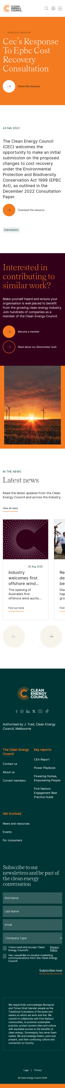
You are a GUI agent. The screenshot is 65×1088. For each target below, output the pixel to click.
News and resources (16, 823)
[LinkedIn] (28, 711)
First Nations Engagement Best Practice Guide (45, 793)
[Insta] (21, 711)
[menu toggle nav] (60, 8)
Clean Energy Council (30, 1078)
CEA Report (42, 759)
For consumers (12, 840)
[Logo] (32, 693)
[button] (51, 636)
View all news (10, 508)
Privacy (38, 1070)
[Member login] (53, 8)
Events (7, 832)
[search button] (46, 8)
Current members (14, 780)
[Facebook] (17, 711)
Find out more (16, 607)
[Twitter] (33, 711)
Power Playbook (44, 768)
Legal (26, 1070)
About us (9, 772)
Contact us (10, 764)
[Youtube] (40, 711)
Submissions (11, 229)
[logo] (12, 8)
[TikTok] (47, 711)
